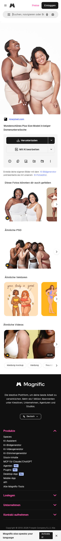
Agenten (10, 465)
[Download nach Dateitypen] (51, 140)
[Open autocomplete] (7, 14)
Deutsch (31, 416)
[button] (30, 416)
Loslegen (9, 495)
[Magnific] (30, 385)
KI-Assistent (9, 440)
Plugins (10, 469)
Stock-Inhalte (10, 457)
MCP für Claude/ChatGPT (17, 461)
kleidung (34, 365)
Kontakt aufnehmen (15, 514)
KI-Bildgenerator (48, 171)
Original (21, 29)
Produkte (9, 430)
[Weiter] (57, 204)
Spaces (7, 436)
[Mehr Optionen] (50, 161)
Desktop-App (13, 473)
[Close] (56, 536)
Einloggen (50, 5)
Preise (35, 5)
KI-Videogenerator (13, 449)
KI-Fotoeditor (40, 175)
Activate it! (46, 535)
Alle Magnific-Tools (13, 486)
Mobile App (9, 478)
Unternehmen (11, 505)
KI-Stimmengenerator (15, 453)
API (5, 482)
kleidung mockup (15, 365)
